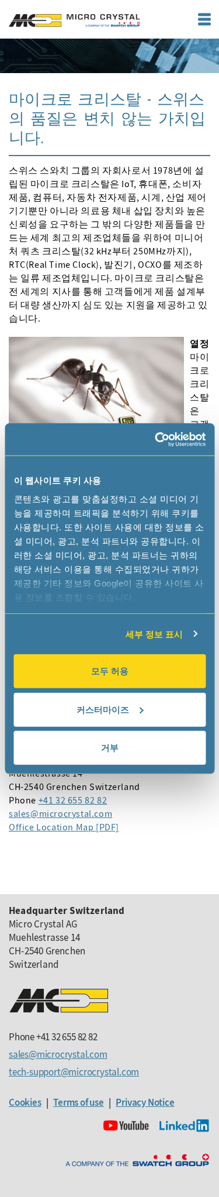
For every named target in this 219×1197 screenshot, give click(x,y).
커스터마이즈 (103, 709)
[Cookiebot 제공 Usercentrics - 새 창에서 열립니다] (156, 439)
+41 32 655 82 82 (73, 800)
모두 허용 (109, 671)
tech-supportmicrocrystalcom (74, 1071)
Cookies (25, 1102)
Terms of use (78, 1102)
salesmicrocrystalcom (60, 813)
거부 (110, 748)
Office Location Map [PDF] (64, 827)
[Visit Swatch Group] (137, 1160)
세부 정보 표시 (154, 634)
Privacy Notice (145, 1102)
